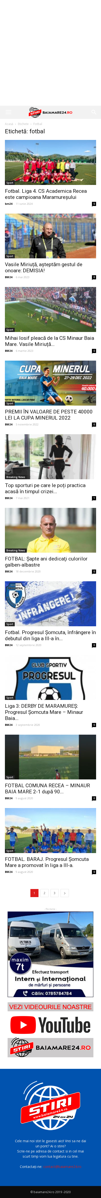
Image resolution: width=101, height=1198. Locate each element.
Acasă (9, 124)
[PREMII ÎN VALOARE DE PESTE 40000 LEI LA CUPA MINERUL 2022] (50, 383)
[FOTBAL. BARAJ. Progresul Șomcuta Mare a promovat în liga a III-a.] (50, 830)
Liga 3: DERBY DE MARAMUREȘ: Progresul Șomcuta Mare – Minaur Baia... (44, 712)
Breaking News (15, 477)
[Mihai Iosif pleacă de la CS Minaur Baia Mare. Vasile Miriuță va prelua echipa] (50, 309)
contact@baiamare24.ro (62, 1166)
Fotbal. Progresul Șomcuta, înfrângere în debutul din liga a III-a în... (50, 635)
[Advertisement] (50, 52)
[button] (94, 112)
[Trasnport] (50, 954)
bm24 (8, 203)
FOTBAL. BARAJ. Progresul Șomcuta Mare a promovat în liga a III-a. (47, 862)
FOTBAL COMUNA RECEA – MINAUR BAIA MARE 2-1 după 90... (47, 789)
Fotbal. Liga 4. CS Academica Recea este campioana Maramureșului (46, 194)
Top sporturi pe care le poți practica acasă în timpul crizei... (45, 488)
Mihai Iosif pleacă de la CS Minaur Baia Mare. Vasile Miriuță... (49, 341)
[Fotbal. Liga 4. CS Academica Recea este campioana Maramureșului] (50, 162)
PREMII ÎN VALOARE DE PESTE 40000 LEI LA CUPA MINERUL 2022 (49, 415)
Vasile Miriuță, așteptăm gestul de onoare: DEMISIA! (43, 268)
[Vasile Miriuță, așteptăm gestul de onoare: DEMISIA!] (50, 236)
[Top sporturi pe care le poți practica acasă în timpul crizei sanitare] (50, 456)
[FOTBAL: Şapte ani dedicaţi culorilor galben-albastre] (50, 530)
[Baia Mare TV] (50, 1029)
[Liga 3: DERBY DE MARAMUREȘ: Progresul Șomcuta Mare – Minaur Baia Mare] (50, 677)
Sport (9, 182)
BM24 (8, 277)
